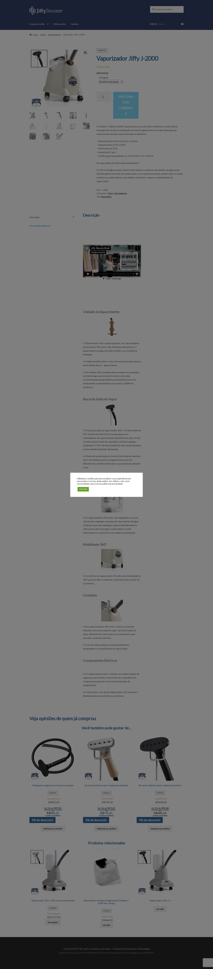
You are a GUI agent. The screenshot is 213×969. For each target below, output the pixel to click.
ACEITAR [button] (83, 489)
